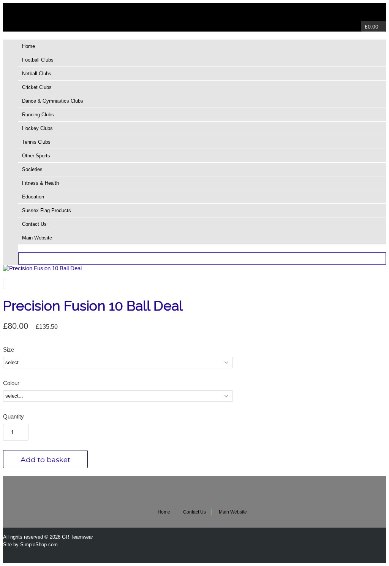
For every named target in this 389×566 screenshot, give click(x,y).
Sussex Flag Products (46, 210)
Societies (32, 169)
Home (28, 46)
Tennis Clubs (36, 142)
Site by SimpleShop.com (30, 544)
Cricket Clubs (37, 87)
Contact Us (34, 224)
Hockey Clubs (37, 128)
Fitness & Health (40, 183)
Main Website (37, 238)
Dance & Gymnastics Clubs (52, 101)
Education (33, 197)
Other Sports (36, 156)
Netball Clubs (36, 73)
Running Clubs (38, 114)
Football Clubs (38, 60)
